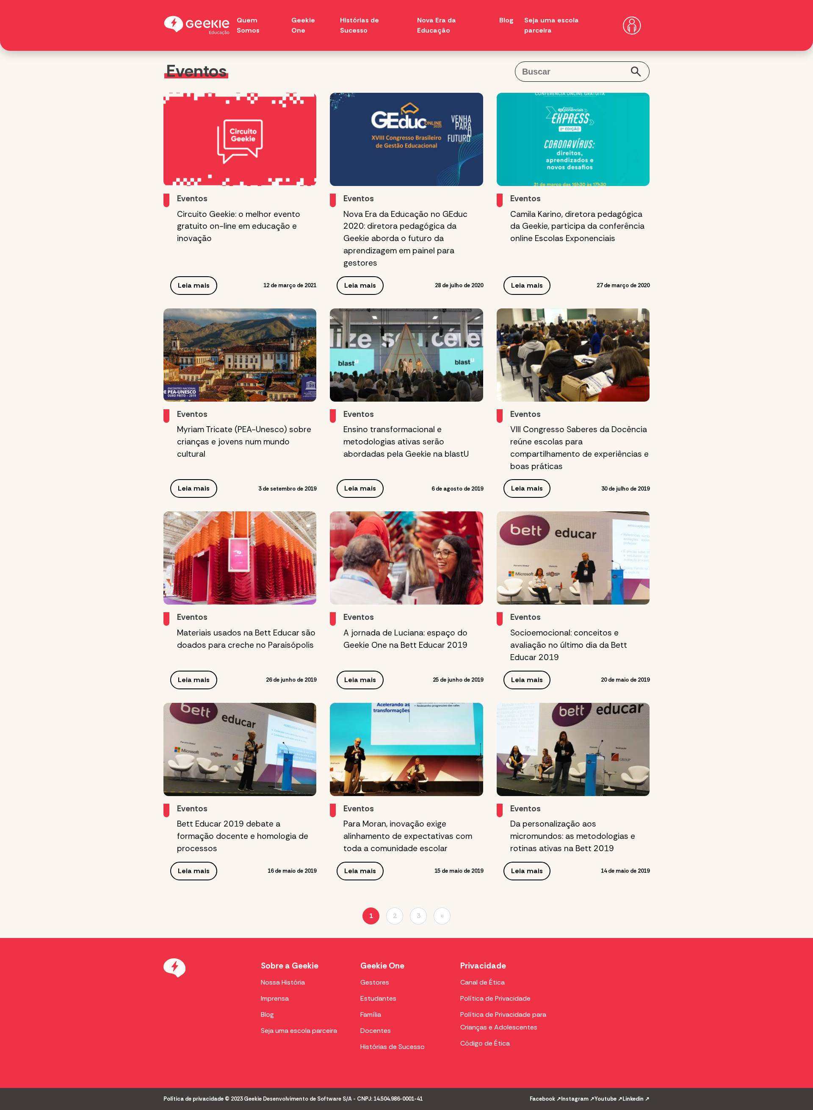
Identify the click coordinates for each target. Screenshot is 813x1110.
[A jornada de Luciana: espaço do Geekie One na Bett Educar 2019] (406, 558)
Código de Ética (485, 1043)
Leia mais (194, 285)
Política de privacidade (193, 1098)
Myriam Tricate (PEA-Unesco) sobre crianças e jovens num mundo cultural (244, 441)
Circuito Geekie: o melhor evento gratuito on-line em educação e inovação (238, 226)
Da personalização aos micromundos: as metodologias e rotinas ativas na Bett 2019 (572, 836)
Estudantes (378, 998)
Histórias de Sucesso (392, 1046)
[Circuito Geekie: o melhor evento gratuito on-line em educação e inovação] (239, 139)
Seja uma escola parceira (299, 1030)
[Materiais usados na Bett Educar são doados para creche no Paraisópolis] (239, 558)
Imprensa (275, 998)
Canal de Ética (482, 982)
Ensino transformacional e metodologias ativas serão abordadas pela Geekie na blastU (406, 441)
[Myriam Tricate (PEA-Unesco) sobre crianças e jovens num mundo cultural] (239, 355)
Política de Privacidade (495, 998)
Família (370, 1014)
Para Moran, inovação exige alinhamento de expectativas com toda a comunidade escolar (407, 836)
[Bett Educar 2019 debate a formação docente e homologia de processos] (239, 749)
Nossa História (283, 982)
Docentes (375, 1030)
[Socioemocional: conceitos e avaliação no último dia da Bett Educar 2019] (573, 558)
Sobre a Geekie (289, 965)
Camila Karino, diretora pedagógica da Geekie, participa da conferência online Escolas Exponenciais (577, 226)
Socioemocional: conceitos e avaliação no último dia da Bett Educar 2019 (568, 645)
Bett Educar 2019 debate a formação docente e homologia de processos (242, 836)
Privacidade (483, 965)
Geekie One (382, 965)
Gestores (374, 982)
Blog (506, 20)
